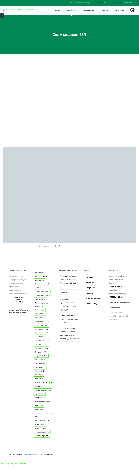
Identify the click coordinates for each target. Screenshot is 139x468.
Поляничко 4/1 (40, 318)
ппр (36, 417)
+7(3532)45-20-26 (116, 297)
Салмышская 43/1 (41, 329)
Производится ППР (42, 321)
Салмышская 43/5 (41, 337)
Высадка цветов (41, 276)
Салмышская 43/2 (41, 333)
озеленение (39, 405)
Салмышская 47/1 (41, 348)
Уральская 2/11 (40, 371)
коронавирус (39, 394)
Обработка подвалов (42, 295)
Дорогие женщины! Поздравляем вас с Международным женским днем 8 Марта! (69, 333)
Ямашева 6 (39, 375)
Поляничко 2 (39, 310)
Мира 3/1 (38, 288)
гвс (52, 382)
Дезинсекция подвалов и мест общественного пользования (69, 319)
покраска (49, 413)
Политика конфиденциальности (13, 463)
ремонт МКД (39, 424)
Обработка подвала (42, 292)
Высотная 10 (39, 280)
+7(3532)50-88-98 (116, 286)
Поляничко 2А (40, 314)
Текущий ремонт (41, 356)
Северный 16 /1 (40, 352)
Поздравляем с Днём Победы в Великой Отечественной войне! (69, 279)
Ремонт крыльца (41, 325)
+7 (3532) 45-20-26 (97, 3)
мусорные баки (40, 398)
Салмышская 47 (40, 344)
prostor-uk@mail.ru (130, 3)
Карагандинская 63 (42, 284)
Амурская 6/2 (40, 272)
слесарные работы (42, 436)
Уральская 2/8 (40, 363)
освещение (39, 409)
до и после (39, 386)
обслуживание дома (42, 401)
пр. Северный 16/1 (42, 421)
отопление (39, 413)
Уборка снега (40, 360)
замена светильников (43, 390)
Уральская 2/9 (40, 367)
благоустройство (41, 382)
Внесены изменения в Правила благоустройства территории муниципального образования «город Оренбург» (69, 299)
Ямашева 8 (39, 379)
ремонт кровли (40, 428)
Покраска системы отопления (42, 304)
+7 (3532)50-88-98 (116, 3)
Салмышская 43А (41, 341)
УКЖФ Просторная (16, 454)
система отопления (42, 432)
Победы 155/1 (40, 299)
